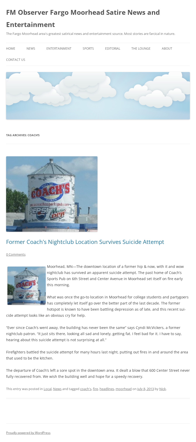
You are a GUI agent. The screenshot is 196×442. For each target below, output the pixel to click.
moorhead (124, 388)
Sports (88, 48)
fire (95, 388)
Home (10, 48)
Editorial (112, 48)
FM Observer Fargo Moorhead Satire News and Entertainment (83, 18)
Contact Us (15, 60)
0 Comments (16, 254)
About (167, 48)
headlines (107, 388)
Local (48, 388)
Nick (162, 388)
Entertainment (58, 48)
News (31, 48)
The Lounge (141, 48)
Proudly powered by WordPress (28, 433)
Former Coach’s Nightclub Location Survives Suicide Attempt (85, 241)
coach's (85, 388)
